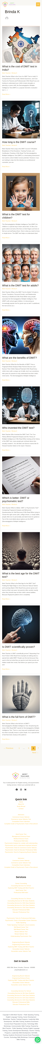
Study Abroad (21, 806)
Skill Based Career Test (21, 927)
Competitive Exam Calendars (21, 821)
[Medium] (25, 790)
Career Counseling (21, 883)
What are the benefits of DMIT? (19, 357)
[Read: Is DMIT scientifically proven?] (21, 624)
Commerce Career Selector (21, 817)
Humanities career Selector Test (21, 951)
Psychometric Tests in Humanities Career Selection (21, 920)
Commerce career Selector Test (21, 819)
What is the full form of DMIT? (18, 716)
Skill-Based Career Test (21, 929)
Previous (8, 748)
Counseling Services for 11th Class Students (21, 905)
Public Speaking (21, 922)
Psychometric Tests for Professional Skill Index (21, 918)
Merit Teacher (6, 73)
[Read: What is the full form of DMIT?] (21, 694)
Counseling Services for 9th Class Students (21, 901)
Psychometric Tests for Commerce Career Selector (21, 847)
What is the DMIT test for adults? (20, 285)
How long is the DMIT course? (19, 142)
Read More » (6, 94)
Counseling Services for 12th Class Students (21, 907)
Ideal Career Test (21, 834)
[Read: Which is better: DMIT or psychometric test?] (21, 475)
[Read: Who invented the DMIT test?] (21, 405)
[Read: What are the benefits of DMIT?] (21, 335)
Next (35, 753)
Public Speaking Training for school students (21, 925)
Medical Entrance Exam (21, 838)
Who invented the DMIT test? (18, 427)
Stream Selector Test (21, 931)
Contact (21, 808)
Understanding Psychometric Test (21, 936)
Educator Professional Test (21, 912)
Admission (21, 814)
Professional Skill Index (21, 841)
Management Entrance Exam (21, 836)
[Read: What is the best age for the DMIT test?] (21, 551)
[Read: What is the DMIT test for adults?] (21, 263)
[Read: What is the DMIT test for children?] (21, 191)
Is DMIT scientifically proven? (18, 646)
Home (21, 802)
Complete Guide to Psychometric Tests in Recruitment (21, 823)
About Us (21, 804)
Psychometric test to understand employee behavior (21, 845)
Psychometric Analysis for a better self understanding (21, 843)
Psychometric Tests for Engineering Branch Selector (21, 852)
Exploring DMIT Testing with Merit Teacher (21, 888)
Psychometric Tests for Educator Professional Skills (21, 850)
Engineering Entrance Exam (21, 944)
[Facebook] (17, 790)
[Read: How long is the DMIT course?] (21, 119)
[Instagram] (21, 790)
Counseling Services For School (21, 885)
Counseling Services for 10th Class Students (21, 903)
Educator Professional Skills (21, 910)
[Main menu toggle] (38, 4)
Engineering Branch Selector (21, 942)
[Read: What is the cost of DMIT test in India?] (21, 44)
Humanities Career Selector (21, 949)
